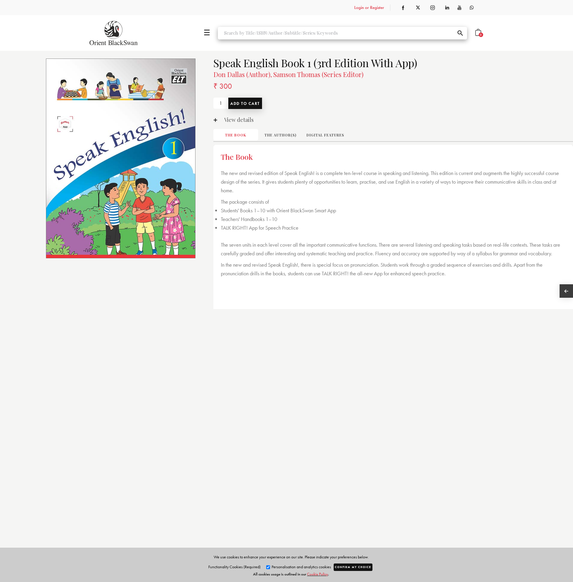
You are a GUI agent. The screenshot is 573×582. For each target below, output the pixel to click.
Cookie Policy (317, 574)
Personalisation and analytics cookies (301, 566)
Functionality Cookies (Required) (234, 566)
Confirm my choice (353, 567)
